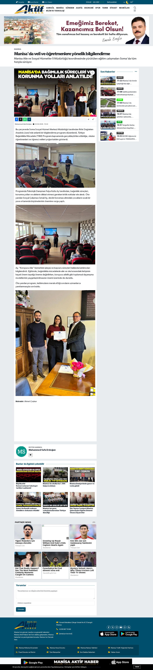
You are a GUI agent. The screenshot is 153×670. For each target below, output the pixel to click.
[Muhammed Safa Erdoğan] (21, 451)
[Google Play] (48, 664)
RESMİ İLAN (124, 8)
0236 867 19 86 (65, 629)
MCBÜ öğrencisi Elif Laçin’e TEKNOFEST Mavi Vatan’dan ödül (126, 138)
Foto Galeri (48, 2)
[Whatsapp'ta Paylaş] (25, 119)
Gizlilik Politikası (94, 667)
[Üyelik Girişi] (138, 2)
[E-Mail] (30, 455)
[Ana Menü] (135, 10)
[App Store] (104, 664)
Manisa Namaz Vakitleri (89, 648)
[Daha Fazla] (29, 119)
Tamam (137, 666)
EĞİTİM (120, 133)
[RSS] (129, 627)
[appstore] (108, 634)
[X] (113, 627)
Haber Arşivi (115, 652)
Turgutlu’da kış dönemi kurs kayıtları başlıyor (125, 126)
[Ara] (135, 7)
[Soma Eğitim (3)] (55, 343)
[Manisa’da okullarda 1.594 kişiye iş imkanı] (55, 475)
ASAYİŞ (79, 8)
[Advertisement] (56, 422)
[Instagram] (117, 627)
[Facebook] (109, 627)
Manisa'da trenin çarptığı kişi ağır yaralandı (127, 82)
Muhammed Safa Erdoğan (23, 124)
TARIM (105, 8)
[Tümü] (136, 72)
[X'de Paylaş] (21, 119)
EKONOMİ (88, 8)
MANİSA (60, 8)
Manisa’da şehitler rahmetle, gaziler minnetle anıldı (126, 115)
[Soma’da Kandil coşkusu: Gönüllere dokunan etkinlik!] (28, 499)
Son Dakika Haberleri (87, 652)
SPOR (97, 8)
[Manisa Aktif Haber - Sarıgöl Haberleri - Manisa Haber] (29, 9)
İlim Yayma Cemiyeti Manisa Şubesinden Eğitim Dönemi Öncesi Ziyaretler (81, 511)
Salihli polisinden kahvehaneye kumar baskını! (126, 93)
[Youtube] (121, 627)
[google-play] (129, 634)
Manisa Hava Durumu (57, 648)
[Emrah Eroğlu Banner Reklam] (76, 30)
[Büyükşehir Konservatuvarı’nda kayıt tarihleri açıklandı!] (28, 475)
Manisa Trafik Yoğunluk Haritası (122, 648)
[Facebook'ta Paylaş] (16, 119)
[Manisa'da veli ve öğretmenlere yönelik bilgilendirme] (55, 92)
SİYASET (113, 8)
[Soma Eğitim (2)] (55, 234)
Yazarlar (21, 2)
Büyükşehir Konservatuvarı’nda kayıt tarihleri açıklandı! (27, 486)
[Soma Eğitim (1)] (55, 165)
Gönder (21, 609)
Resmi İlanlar (34, 2)
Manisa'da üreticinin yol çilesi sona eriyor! (126, 104)
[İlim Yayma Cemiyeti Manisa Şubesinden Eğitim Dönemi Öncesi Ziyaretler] (82, 499)
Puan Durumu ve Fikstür (27, 652)
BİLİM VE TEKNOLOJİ (55, 11)
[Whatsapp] (125, 627)
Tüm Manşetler (54, 652)
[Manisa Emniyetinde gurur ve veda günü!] (82, 475)
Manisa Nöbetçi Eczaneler (28, 648)
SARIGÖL (50, 8)
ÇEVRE (119, 99)
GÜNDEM (70, 8)
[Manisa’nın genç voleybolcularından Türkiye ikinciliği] (55, 499)
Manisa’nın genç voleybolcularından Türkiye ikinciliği (54, 511)
